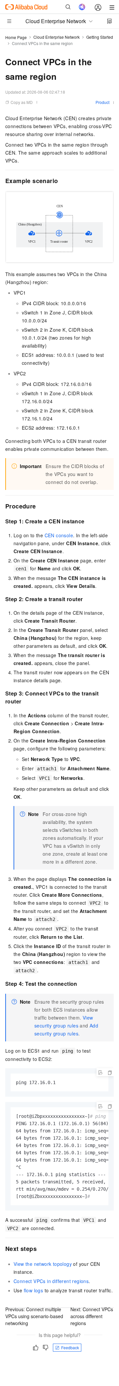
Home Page (16, 37)
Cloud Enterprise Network (56, 37)
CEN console (59, 535)
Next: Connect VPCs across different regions (91, 1316)
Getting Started (99, 37)
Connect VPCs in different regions (51, 1281)
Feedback (70, 1347)
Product (102, 102)
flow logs (33, 1290)
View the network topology (43, 1264)
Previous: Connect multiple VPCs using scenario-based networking (34, 1316)
